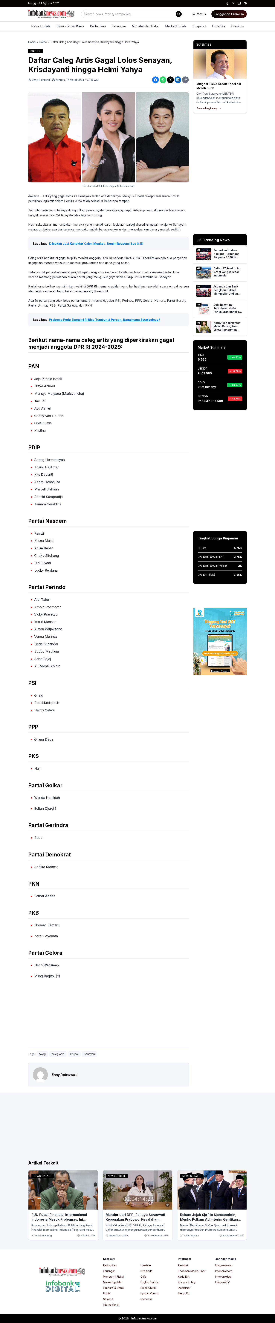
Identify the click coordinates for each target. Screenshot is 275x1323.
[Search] (179, 14)
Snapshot (199, 26)
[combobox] (132, 14)
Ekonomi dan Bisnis (70, 26)
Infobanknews (224, 1265)
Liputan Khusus (149, 1293)
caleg (42, 1054)
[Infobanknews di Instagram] (239, 3)
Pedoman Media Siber (191, 1271)
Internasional (111, 1304)
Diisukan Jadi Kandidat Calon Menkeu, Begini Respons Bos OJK (96, 243)
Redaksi (183, 1265)
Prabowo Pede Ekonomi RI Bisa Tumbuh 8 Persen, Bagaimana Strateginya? (104, 319)
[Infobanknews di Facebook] (227, 3)
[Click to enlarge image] (108, 137)
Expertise (218, 26)
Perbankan (98, 26)
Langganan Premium (229, 14)
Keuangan (119, 26)
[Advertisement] (108, 1016)
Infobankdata (223, 1276)
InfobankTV (222, 1282)
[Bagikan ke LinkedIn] (178, 79)
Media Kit (183, 1293)
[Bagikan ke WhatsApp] (163, 79)
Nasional (108, 1299)
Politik (106, 1293)
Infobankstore (224, 1271)
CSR (143, 1276)
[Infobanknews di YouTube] (245, 3)
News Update (41, 26)
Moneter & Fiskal (113, 1276)
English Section (149, 1282)
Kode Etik (184, 1276)
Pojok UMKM (148, 1287)
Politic (43, 42)
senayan (89, 1054)
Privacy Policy (186, 1282)
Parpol (74, 1054)
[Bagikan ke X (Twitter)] (170, 79)
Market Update (176, 26)
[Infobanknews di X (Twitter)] (233, 3)
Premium (237, 26)
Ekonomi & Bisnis (113, 1287)
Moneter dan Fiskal (145, 26)
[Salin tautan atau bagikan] (185, 79)
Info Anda (146, 1271)
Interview (146, 1299)
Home (32, 42)
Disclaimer (184, 1287)
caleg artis (58, 1054)
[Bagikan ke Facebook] (155, 79)
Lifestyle (145, 1265)
